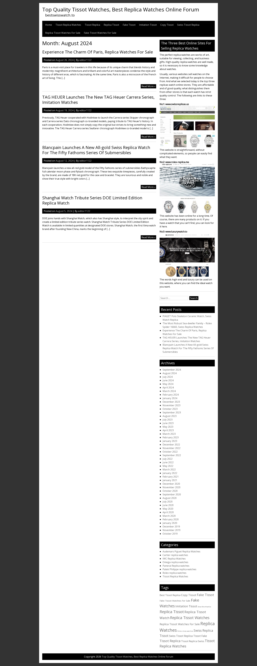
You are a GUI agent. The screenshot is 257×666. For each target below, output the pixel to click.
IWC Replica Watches (174, 558)
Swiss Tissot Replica (188, 24)
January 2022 (170, 473)
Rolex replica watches (174, 573)
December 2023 (171, 401)
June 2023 (168, 423)
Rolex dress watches (185, 631)
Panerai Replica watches (176, 565)
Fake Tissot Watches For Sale (100, 32)
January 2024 (170, 398)
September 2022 (172, 455)
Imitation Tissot (148, 24)
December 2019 (171, 526)
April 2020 (168, 512)
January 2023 (170, 441)
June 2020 (168, 505)
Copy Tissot (167, 24)
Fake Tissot (129, 24)
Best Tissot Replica (170, 595)
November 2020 (171, 487)
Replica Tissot (111, 24)
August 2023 (170, 416)
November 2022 (171, 448)
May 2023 (168, 426)
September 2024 (172, 369)
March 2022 (169, 469)
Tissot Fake (200, 636)
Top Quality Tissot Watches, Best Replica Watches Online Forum (120, 9)
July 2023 (168, 419)
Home (48, 24)
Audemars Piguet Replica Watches (181, 551)
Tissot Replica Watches (68, 24)
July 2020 (168, 501)
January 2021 (170, 480)
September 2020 (172, 494)
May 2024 (168, 384)
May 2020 (168, 508)
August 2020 (170, 498)
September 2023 (172, 412)
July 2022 (168, 458)
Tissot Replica (92, 24)
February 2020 (171, 519)
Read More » (148, 86)
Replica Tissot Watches (189, 617)
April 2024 (168, 387)
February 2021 (171, 476)
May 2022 (168, 466)
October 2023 (170, 409)
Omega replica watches (175, 562)
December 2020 (171, 483)
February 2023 (171, 437)
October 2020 (170, 491)
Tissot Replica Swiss (192, 641)
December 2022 (171, 444)
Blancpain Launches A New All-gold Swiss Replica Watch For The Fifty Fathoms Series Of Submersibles (96, 150)
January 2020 (170, 523)
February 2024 (171, 394)
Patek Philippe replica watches (179, 569)
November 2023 (171, 405)
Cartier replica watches (175, 555)
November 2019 (171, 530)
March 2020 (169, 515)
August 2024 (170, 373)
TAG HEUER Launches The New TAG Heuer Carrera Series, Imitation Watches (98, 99)
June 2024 (168, 380)
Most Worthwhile (204, 607)
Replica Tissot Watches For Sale (62, 32)
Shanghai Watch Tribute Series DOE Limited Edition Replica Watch (92, 200)
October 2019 (170, 533)
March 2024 (169, 391)
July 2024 (168, 376)
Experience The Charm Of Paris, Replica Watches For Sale (97, 52)
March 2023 (169, 433)
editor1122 (85, 60)
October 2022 (170, 451)
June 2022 (168, 462)
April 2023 (168, 430)
